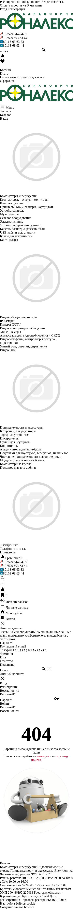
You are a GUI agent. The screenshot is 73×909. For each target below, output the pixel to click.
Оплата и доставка (13, 5)
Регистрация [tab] (8, 687)
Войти (4, 703)
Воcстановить (9, 711)
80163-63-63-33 (13, 41)
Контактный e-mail (13, 646)
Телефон (6, 650)
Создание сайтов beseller (17, 907)
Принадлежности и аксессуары (32, 870)
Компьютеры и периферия (18, 867)
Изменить (7, 664)
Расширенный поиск (14, 1)
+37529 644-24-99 (15, 34)
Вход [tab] (3, 683)
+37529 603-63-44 (15, 38)
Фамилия (6, 653)
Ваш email (7, 694)
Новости (36, 1)
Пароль (6, 642)
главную (43, 756)
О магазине (34, 5)
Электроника (63, 870)
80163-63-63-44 (13, 45)
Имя (3, 657)
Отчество (6, 661)
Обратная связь (52, 1)
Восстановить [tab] (9, 690)
